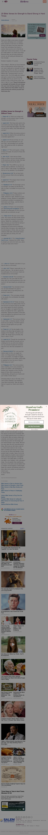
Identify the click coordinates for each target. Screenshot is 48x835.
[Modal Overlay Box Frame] (24, 417)
